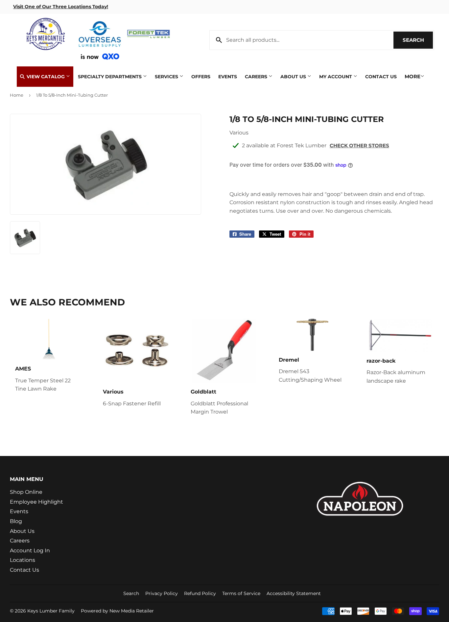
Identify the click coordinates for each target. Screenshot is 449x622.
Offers (200, 76)
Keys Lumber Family (51, 610)
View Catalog (45, 76)
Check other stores (359, 145)
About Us (293, 76)
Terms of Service (241, 593)
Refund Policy (200, 593)
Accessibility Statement (294, 593)
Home (16, 95)
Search (418, 40)
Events (227, 76)
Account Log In (30, 550)
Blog (16, 521)
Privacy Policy (161, 593)
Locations (22, 560)
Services (167, 76)
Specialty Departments (110, 76)
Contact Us (381, 76)
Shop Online (26, 492)
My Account (336, 76)
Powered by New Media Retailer (117, 610)
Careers (257, 76)
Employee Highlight (36, 502)
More (412, 76)
